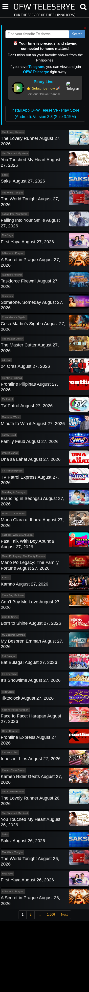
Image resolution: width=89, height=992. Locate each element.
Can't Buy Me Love (13, 595)
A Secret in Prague (12, 253)
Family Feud (9, 435)
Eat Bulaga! (9, 656)
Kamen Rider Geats (13, 770)
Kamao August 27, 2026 (24, 584)
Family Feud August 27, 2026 (30, 441)
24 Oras (6, 360)
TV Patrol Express (12, 470)
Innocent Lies (10, 752)
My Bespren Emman (13, 634)
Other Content (10, 731)
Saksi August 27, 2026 (23, 181)
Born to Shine (10, 617)
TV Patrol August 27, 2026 (27, 405)
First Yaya (7, 235)
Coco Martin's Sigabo (14, 317)
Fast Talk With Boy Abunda (17, 534)
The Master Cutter (12, 338)
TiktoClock (8, 691)
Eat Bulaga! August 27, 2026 (29, 662)
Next (64, 914)
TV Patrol (7, 399)
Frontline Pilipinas (12, 377)
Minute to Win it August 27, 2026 (33, 423)
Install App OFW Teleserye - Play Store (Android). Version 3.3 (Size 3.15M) (45, 113)
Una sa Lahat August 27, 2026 (31, 459)
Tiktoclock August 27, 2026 (27, 698)
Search (77, 34)
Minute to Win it (11, 417)
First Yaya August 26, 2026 (27, 879)
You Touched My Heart (15, 153)
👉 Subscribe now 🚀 (43, 88)
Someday (7, 296)
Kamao (6, 577)
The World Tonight (12, 192)
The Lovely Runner (13, 132)
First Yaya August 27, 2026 (27, 241)
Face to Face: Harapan (15, 709)
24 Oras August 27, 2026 (25, 366)
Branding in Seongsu (14, 492)
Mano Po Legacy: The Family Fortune (23, 556)
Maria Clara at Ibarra (13, 513)
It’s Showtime (9, 674)
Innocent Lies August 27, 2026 (31, 758)
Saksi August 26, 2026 (23, 840)
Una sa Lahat (10, 452)
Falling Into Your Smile (14, 214)
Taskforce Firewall (12, 274)
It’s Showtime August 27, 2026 (31, 680)
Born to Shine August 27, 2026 (31, 623)
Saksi (5, 174)
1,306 (51, 914)
